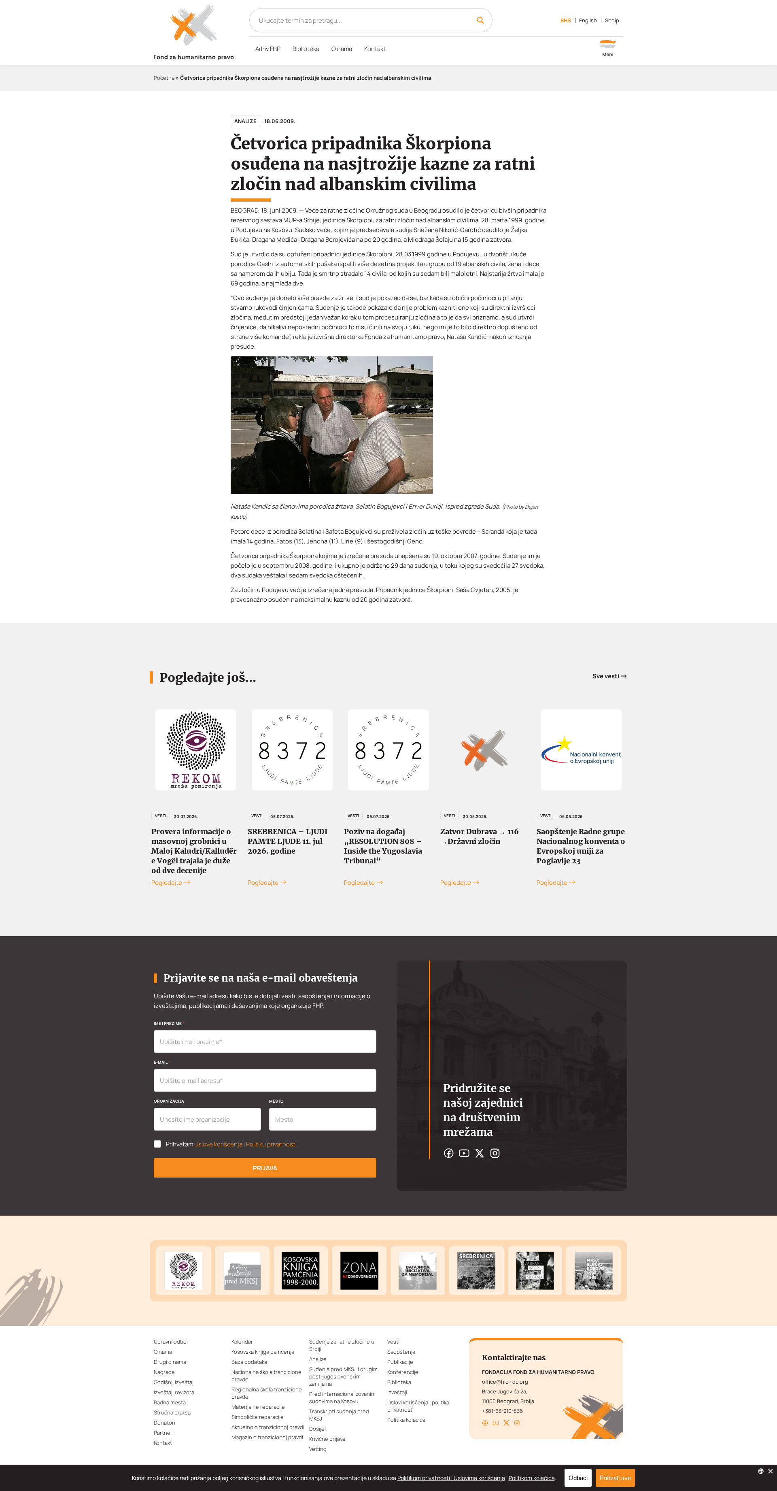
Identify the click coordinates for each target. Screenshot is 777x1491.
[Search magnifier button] (480, 20)
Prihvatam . (232, 1144)
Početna (164, 77)
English (588, 20)
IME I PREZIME (169, 1023)
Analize (245, 121)
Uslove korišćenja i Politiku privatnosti (245, 1144)
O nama (341, 49)
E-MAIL (162, 1062)
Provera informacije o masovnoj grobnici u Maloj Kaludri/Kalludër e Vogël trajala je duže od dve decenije (194, 851)
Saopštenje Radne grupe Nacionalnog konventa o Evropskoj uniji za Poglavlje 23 (581, 846)
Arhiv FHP (267, 49)
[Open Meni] (608, 49)
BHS (565, 20)
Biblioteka (306, 49)
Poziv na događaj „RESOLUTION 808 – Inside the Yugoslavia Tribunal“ (383, 846)
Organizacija (169, 1101)
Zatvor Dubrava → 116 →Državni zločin (479, 836)
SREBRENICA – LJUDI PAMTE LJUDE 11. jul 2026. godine (288, 841)
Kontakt (375, 49)
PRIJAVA (265, 1168)
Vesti (160, 815)
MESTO (276, 1101)
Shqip (612, 20)
